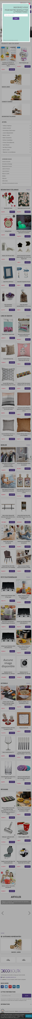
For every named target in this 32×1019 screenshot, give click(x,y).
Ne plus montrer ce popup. (11, 40)
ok (16, 18)
